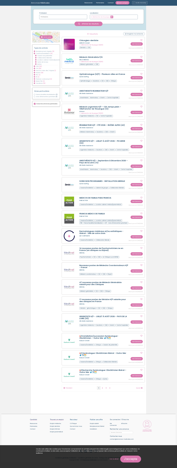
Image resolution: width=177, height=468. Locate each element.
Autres (39, 64)
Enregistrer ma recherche (134, 34)
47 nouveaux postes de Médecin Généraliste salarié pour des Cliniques (100, 283)
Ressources (88, 3)
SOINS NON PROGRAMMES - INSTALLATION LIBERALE (102, 181)
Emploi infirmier (55, 429)
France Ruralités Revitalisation (47, 94)
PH (37, 77)
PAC (38, 75)
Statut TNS (40, 81)
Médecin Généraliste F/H (91, 57)
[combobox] (63, 17)
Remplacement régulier (45, 51)
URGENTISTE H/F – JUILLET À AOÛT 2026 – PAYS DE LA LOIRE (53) (103, 317)
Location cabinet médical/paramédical (49, 60)
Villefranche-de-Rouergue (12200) (92, 45)
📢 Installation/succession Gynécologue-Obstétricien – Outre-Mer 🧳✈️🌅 (98, 337)
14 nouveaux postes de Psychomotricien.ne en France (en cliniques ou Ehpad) (101, 249)
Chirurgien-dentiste (88, 40)
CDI (38, 68)
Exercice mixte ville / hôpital (46, 70)
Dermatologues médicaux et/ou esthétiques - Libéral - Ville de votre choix (101, 232)
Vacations (40, 83)
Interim (39, 73)
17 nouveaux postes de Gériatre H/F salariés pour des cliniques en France (102, 300)
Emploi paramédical (56, 432)
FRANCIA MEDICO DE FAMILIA (92, 213)
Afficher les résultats (90, 24)
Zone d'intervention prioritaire (46, 97)
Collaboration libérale (44, 58)
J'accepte (130, 459)
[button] (122, 3)
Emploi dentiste (55, 426)
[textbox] (64, 17)
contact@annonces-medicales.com (122, 439)
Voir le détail (114, 459)
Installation (93, 429)
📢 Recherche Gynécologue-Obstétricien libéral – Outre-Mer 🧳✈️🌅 (102, 371)
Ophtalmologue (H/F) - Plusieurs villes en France (102, 74)
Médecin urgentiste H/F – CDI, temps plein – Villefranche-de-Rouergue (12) (100, 108)
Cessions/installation (44, 53)
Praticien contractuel (44, 79)
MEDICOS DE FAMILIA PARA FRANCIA (95, 198)
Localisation (94, 13)
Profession (43, 13)
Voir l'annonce (136, 44)
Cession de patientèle (44, 56)
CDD (39, 66)
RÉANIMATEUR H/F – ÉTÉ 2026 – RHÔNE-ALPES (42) (102, 125)
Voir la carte (47, 37)
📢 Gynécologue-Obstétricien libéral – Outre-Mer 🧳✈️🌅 (102, 354)
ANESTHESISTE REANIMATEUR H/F (93, 91)
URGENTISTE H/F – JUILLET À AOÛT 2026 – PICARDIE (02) (102, 142)
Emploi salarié (94, 423)
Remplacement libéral (97, 426)
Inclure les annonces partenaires (46, 104)
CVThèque (73, 423)
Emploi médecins (55, 423)
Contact (111, 3)
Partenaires (100, 3)
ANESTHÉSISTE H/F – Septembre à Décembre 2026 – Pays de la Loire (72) (103, 161)
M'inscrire (124, 423)
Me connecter (113, 424)
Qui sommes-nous (76, 426)
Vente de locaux (42, 62)
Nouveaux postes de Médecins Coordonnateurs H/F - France (103, 266)
